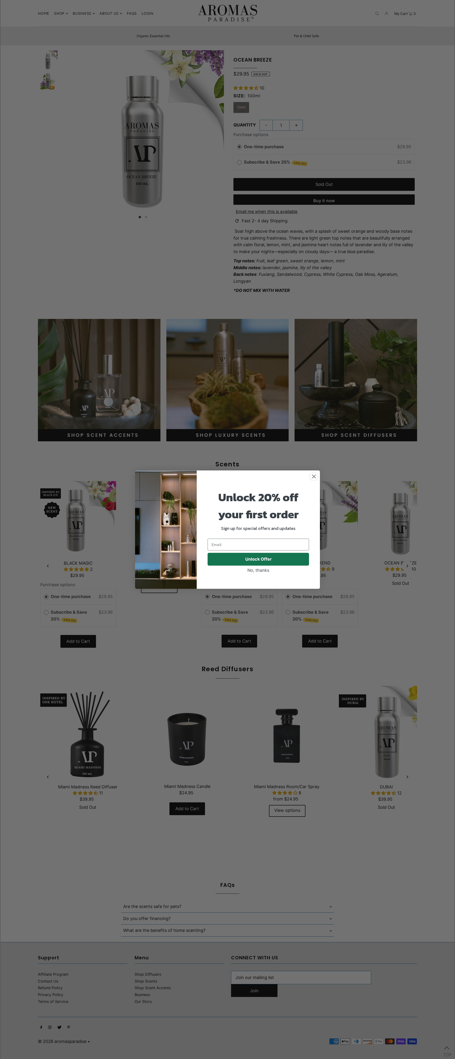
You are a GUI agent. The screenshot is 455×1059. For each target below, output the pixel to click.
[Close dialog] (314, 476)
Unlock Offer (258, 559)
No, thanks (258, 570)
